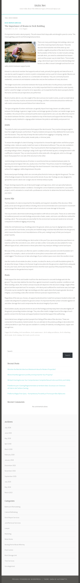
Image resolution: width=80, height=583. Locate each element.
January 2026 (9, 460)
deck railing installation (51, 332)
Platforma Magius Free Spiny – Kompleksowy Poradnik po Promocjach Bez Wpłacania (36, 394)
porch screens (35, 335)
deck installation (24, 332)
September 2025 (10, 476)
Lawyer (7, 528)
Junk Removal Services (13, 523)
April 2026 (8, 444)
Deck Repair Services (13, 23)
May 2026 (8, 438)
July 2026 (8, 428)
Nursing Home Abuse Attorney (15, 544)
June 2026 (8, 433)
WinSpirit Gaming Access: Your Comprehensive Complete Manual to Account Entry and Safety (39, 380)
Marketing (8, 534)
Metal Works (9, 539)
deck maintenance (37, 332)
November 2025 (10, 471)
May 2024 (8, 487)
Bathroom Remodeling (12, 507)
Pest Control (9, 550)
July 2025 (8, 482)
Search (10, 351)
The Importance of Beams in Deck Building (25, 26)
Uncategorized (10, 566)
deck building (14, 332)
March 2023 (8, 492)
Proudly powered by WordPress (26, 579)
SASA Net (40, 5)
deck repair (8, 335)
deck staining (17, 335)
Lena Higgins (23, 29)
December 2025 (10, 465)
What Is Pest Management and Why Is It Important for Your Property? (30, 375)
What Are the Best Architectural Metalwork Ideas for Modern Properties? (32, 369)
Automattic (62, 579)
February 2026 (9, 455)
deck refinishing (65, 332)
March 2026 (8, 449)
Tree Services (9, 561)
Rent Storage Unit (11, 555)
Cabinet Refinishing (11, 512)
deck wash (25, 335)
